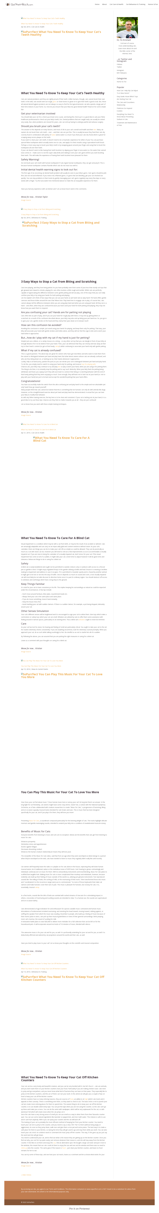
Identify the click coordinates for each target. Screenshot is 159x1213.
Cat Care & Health (116, 4)
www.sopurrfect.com (94, 1189)
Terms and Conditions (56, 1189)
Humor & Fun (153, 4)
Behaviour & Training (39, 218)
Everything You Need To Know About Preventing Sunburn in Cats (125, 116)
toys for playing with (88, 364)
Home (97, 4)
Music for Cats (34, 821)
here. (130, 53)
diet (94, 130)
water (53, 135)
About (104, 4)
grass (55, 102)
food (71, 1099)
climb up (24, 1148)
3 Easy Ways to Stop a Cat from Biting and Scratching (40, 214)
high (86, 1099)
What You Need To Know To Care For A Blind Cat (38, 430)
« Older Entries (26, 1175)
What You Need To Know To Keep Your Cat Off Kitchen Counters (44, 969)
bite (59, 367)
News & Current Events (40, 669)
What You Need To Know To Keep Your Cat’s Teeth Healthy (42, 24)
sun (54, 1143)
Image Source (26, 200)
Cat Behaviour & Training (135, 4)
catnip (57, 346)
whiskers (82, 620)
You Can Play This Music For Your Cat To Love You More (41, 666)
